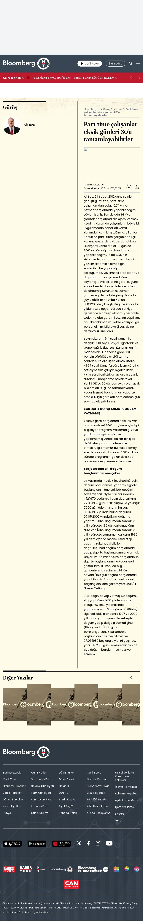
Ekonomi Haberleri (14, 786)
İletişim (119, 820)
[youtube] (109, 844)
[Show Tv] (116, 869)
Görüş (106, 109)
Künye (7, 813)
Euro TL (63, 793)
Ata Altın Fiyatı (40, 806)
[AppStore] (12, 844)
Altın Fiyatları (39, 772)
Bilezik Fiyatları (96, 793)
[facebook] (88, 844)
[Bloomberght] (26, 64)
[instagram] (98, 844)
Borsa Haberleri (12, 793)
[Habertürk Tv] (26, 869)
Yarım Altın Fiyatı (41, 799)
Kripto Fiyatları (12, 806)
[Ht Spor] (41, 869)
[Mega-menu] (138, 63)
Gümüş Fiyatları (97, 779)
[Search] (130, 63)
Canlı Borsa (94, 772)
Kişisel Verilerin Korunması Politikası (124, 776)
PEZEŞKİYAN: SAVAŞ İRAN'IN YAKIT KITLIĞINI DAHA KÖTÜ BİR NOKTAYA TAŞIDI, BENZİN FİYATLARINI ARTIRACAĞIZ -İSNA (74, 78)
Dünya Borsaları (13, 799)
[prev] (131, 78)
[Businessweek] (93, 869)
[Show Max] (137, 869)
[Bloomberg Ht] (61, 869)
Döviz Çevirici (67, 779)
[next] (139, 78)
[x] (79, 844)
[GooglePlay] (37, 844)
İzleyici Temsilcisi (126, 787)
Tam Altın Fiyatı (41, 793)
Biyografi (120, 814)
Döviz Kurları (66, 772)
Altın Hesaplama (97, 806)
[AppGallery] (61, 844)
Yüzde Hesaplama (98, 813)
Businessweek (12, 772)
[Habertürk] (9, 869)
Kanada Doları (68, 813)
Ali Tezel (117, 109)
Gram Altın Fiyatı (41, 779)
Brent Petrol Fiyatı (98, 786)
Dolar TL (64, 786)
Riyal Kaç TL (66, 806)
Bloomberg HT (92, 109)
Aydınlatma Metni (126, 800)
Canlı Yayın (10, 779)
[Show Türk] (126, 869)
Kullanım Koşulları (126, 793)
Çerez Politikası (124, 807)
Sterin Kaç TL (67, 799)
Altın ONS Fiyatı (40, 813)
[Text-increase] (129, 187)
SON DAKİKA (13, 78)
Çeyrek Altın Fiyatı (42, 786)
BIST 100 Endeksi (97, 799)
